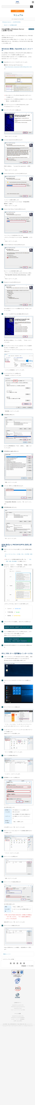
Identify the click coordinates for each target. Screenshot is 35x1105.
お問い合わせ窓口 (18, 1020)
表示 (23, 19)
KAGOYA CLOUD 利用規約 (18, 1017)
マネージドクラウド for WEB (18, 1009)
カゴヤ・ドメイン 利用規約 (17, 1019)
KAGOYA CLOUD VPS (18, 1005)
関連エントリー (7, 954)
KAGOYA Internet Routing (18, 1006)
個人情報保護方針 (12, 1024)
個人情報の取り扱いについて (24, 1024)
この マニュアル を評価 (8, 959)
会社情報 (5, 1024)
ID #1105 (31, 29)
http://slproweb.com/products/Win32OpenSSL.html (18, 66)
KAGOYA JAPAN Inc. (18, 1025)
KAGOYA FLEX (18, 1008)
